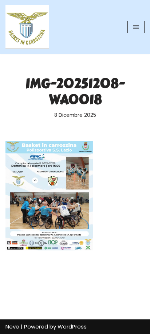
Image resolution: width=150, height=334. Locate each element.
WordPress (72, 326)
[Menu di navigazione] (136, 27)
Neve (12, 326)
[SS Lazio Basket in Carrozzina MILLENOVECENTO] (27, 27)
